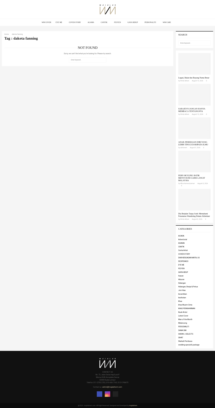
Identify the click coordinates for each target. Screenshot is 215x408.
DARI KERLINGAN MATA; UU (189, 258)
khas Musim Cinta (185, 305)
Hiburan (181, 279)
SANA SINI (182, 330)
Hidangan (182, 283)
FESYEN (117, 22)
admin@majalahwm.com (112, 387)
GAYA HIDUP (133, 22)
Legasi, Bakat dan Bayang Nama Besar (193, 78)
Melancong (182, 323)
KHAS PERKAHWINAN (186, 308)
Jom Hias (182, 290)
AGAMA (91, 22)
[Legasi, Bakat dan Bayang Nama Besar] (194, 64)
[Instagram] (107, 394)
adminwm (183, 147)
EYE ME (59, 22)
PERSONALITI (150, 22)
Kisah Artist (182, 312)
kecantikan (182, 294)
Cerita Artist (183, 250)
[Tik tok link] (115, 394)
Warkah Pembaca (185, 341)
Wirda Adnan (184, 81)
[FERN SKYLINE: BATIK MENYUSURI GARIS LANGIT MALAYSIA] (194, 161)
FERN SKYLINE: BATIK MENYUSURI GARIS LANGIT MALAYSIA (191, 177)
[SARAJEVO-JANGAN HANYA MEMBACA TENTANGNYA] (194, 94)
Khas (180, 301)
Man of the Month (185, 319)
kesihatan (182, 298)
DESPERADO (183, 261)
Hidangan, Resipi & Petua (188, 287)
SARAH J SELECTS (185, 334)
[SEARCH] (208, 43)
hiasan (181, 276)
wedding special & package (188, 345)
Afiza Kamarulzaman (187, 183)
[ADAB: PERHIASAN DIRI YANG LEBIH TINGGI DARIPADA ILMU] (194, 128)
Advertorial (182, 239)
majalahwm (133, 405)
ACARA (181, 236)
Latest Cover (183, 316)
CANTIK (104, 22)
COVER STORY (75, 22)
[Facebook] (99, 394)
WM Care (167, 22)
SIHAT (180, 338)
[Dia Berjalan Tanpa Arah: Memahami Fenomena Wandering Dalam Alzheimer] (194, 199)
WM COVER (46, 22)
